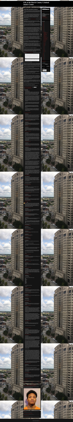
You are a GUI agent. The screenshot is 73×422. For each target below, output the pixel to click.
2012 (43, 55)
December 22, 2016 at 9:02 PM (28, 305)
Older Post (39, 382)
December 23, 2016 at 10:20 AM (28, 327)
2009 (43, 58)
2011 (43, 56)
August (44, 45)
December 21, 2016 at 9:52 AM (28, 229)
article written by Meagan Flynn (29, 52)
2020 (43, 27)
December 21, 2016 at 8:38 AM (28, 225)
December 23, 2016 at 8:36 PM (28, 334)
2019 (43, 28)
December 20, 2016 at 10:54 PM (28, 184)
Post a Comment (25, 379)
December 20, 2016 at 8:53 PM (28, 112)
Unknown (26, 202)
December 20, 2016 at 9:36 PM (28, 141)
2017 (43, 30)
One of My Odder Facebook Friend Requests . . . (45, 35)
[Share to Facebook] (35, 87)
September (44, 44)
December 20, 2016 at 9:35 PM (28, 131)
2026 (43, 22)
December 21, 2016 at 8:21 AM (28, 211)
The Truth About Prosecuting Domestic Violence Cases (30, 385)
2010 (43, 57)
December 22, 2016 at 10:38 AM (28, 261)
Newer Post (25, 382)
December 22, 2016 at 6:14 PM (28, 287)
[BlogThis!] (34, 87)
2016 (43, 31)
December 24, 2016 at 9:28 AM (28, 372)
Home (32, 382)
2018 (43, 29)
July (43, 46)
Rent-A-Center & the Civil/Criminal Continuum (28, 413)
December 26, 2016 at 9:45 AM (28, 378)
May (43, 48)
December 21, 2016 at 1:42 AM (28, 196)
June (43, 47)
